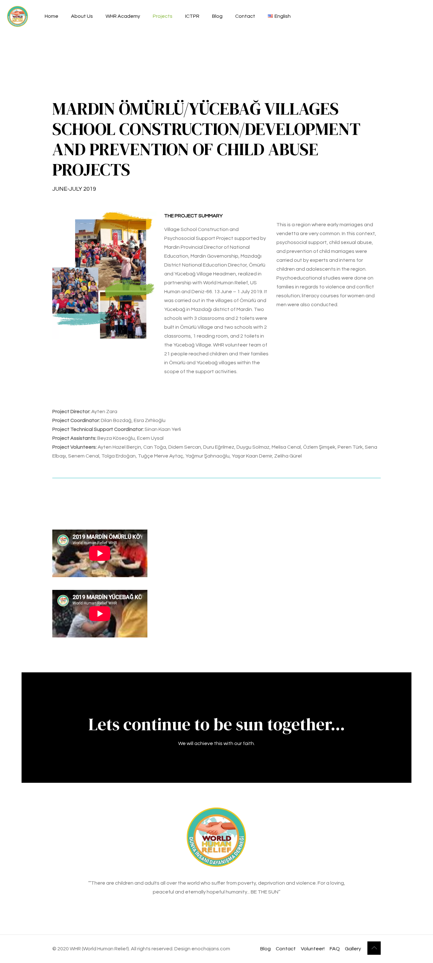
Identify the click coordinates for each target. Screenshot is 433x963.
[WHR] (17, 16)
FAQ (335, 948)
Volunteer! (313, 948)
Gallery (353, 948)
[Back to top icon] (374, 948)
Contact (286, 948)
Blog (265, 948)
